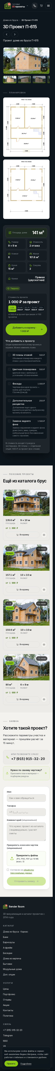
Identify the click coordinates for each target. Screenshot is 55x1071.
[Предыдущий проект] (6, 34)
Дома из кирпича (12, 958)
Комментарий (22, 820)
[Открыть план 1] (26, 127)
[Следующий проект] (14, 34)
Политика (8, 1015)
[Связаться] (34, 6)
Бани (5, 937)
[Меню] (48, 6)
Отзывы (7, 999)
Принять (11, 1063)
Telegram (8, 1035)
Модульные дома (12, 969)
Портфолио (9, 994)
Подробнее (25, 1063)
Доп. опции (9, 974)
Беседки (7, 953)
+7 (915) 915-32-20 (12, 1030)
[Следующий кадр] (45, 60)
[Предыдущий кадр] (8, 60)
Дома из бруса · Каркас (15, 931)
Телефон (11, 806)
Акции (6, 1005)
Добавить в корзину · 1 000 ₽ (25, 329)
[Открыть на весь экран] (26, 61)
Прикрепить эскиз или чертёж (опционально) (22, 846)
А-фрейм (7, 947)
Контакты (8, 1010)
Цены (6, 989)
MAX (5, 1041)
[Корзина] (41, 5)
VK (4, 1046)
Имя (9, 792)
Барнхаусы (9, 942)
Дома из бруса (10, 20)
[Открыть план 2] (26, 189)
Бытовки (7, 964)
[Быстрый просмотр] (44, 535)
